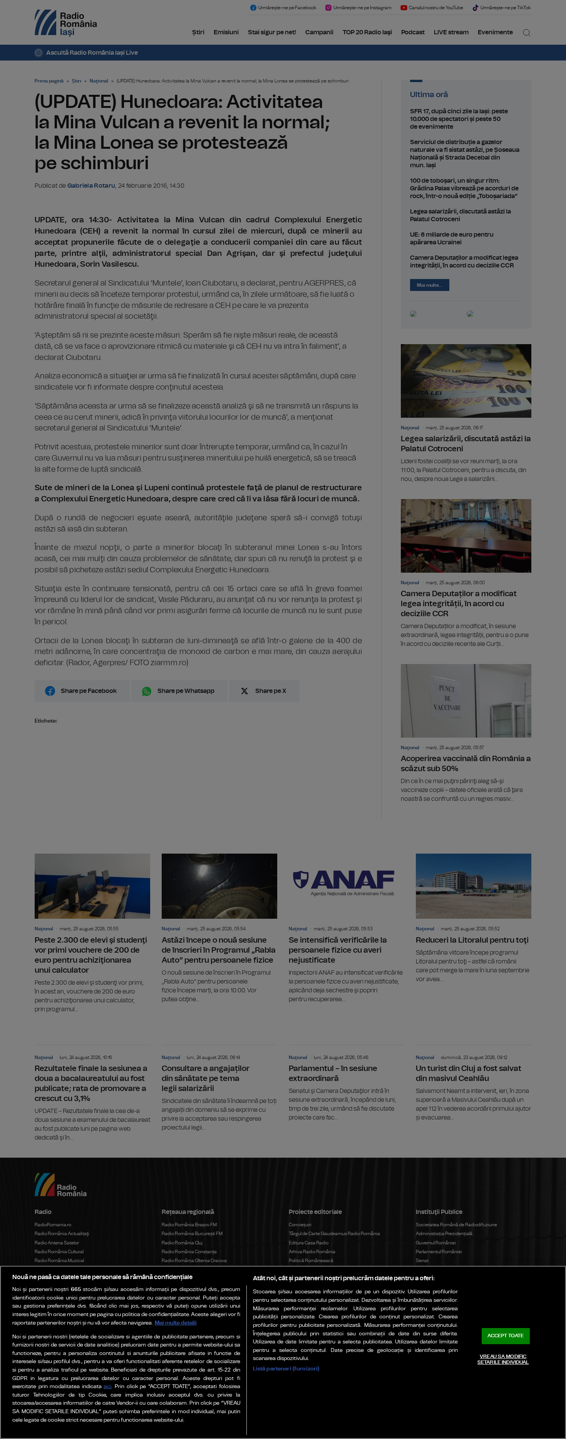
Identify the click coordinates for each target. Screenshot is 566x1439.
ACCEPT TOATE (505, 1335)
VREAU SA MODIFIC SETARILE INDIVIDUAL (503, 1359)
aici (107, 1386)
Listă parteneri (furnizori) (286, 1369)
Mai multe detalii (176, 1323)
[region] (283, 1352)
